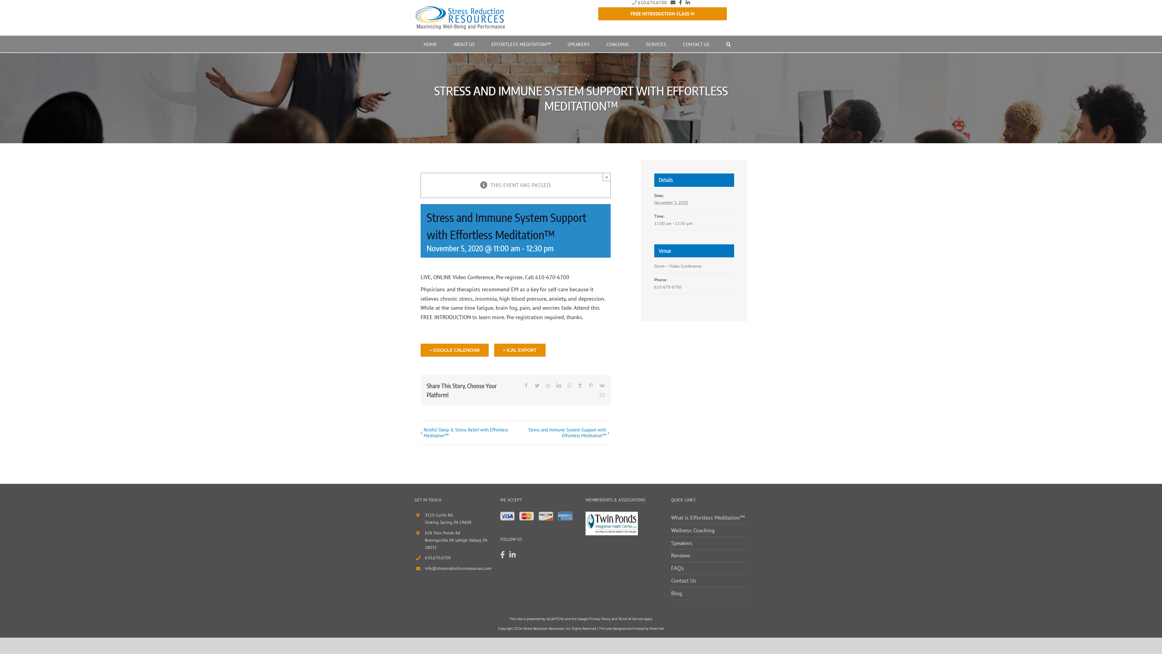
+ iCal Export (520, 350)
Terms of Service (630, 618)
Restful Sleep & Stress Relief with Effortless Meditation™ (466, 432)
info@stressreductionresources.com (458, 568)
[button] (728, 44)
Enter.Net (657, 628)
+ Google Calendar (454, 350)
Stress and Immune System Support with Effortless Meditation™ (567, 432)
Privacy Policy (600, 618)
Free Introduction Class (661, 14)
